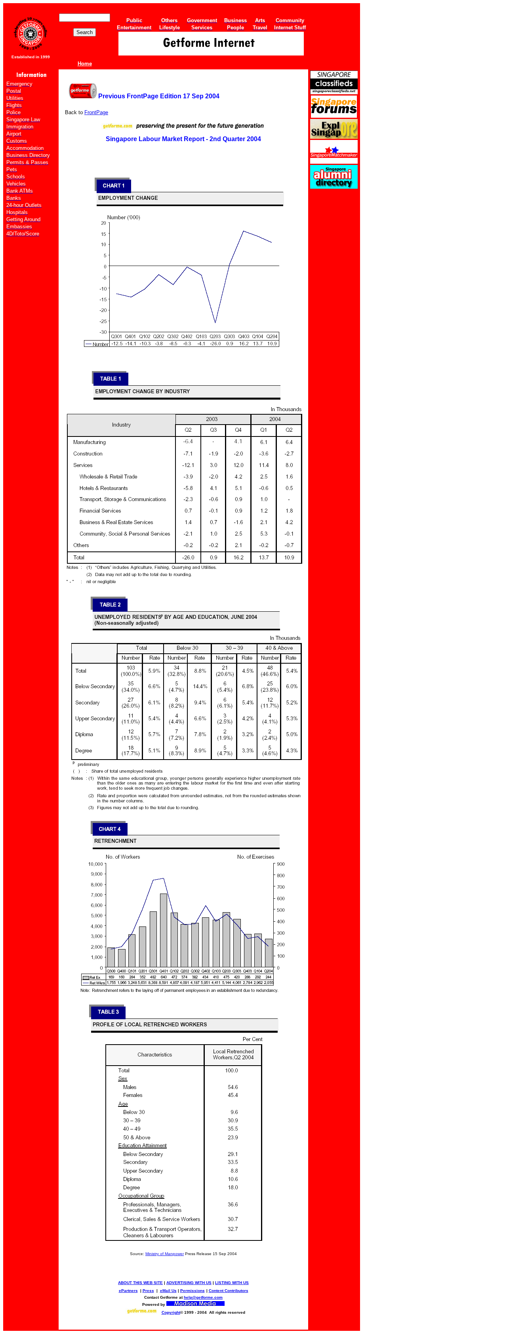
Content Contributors (228, 1290)
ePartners (128, 1290)
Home (85, 64)
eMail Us (168, 1290)
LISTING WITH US (232, 1282)
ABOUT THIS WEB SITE (140, 1282)
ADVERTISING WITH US (189, 1282)
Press (148, 1290)
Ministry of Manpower (164, 1254)
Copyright (171, 1312)
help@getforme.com (203, 1297)
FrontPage (96, 112)
